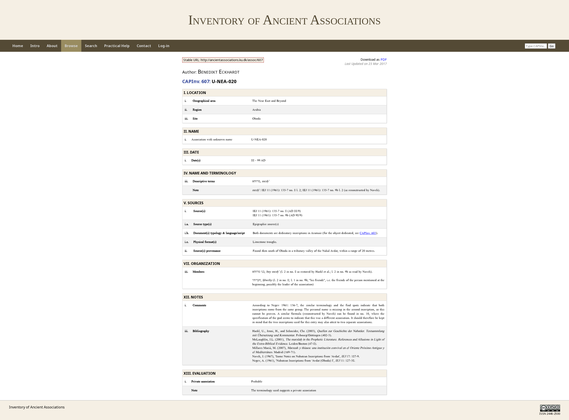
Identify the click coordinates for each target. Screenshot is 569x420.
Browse (71, 45)
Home (17, 45)
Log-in (163, 45)
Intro (35, 45)
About (52, 45)
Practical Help (117, 45)
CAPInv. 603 (368, 233)
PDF (384, 59)
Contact (144, 45)
